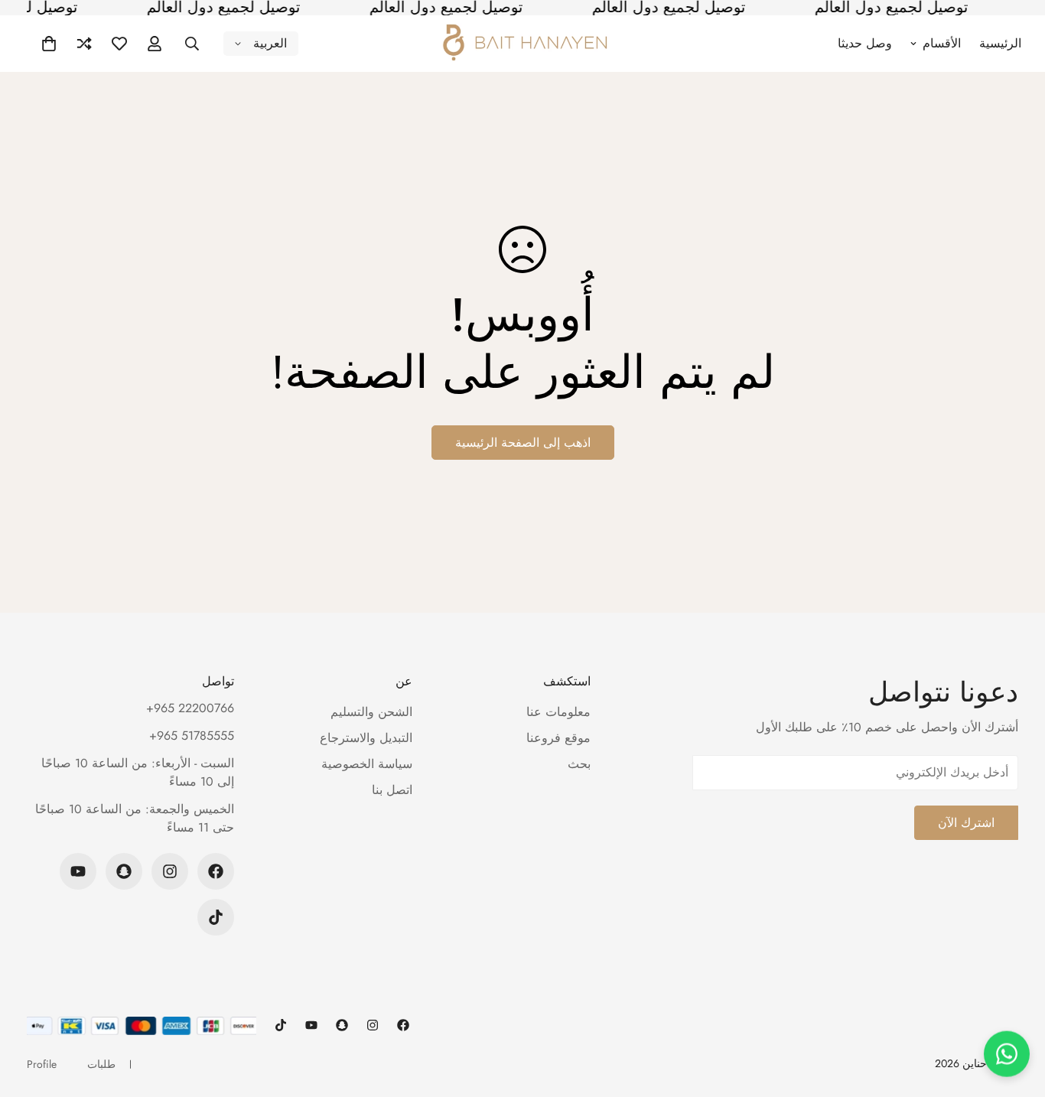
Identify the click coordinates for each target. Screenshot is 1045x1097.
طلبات (101, 1064)
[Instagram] (169, 871)
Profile (42, 1064)
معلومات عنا (558, 712)
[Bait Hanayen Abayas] (523, 43)
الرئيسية (1000, 43)
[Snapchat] (124, 871)
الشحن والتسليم (371, 712)
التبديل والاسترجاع (366, 738)
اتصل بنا (392, 790)
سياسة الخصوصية (366, 764)
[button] (49, 43)
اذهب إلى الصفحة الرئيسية (523, 442)
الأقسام (942, 43)
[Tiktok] (215, 917)
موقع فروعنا (558, 738)
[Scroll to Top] (29, 1013)
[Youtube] (78, 871)
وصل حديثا (865, 43)
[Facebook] (215, 871)
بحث (579, 764)
